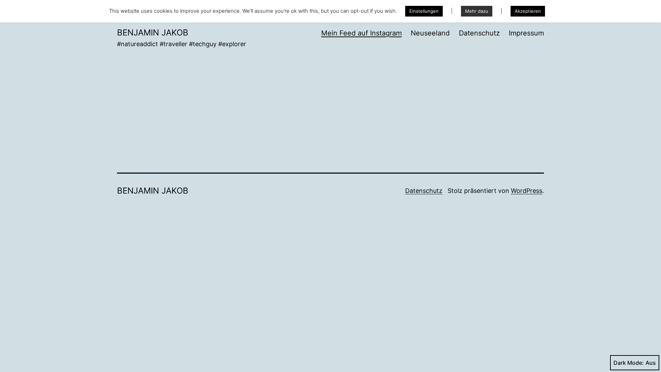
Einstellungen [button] (424, 11)
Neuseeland (430, 33)
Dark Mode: (628, 362)
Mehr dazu (476, 11)
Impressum (526, 33)
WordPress (526, 190)
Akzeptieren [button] (528, 11)
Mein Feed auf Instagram (361, 33)
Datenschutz (479, 33)
